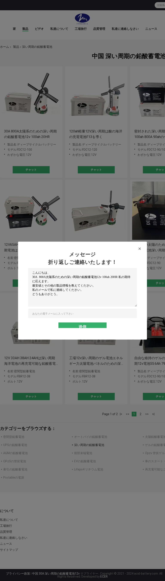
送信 (82, 326)
